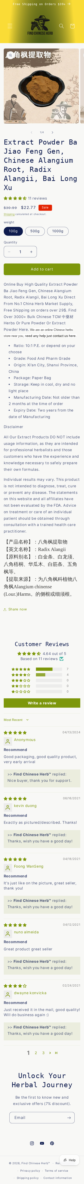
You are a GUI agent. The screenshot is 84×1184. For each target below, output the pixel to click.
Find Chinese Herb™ (35, 1163)
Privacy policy (30, 1170)
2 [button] (36, 1053)
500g (35, 231)
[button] (9, 26)
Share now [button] (17, 609)
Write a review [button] (42, 703)
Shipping (9, 214)
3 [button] (43, 1053)
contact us (60, 336)
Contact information (57, 1178)
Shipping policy (28, 1178)
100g (13, 231)
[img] (15, 732)
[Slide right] (52, 132)
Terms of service (56, 1170)
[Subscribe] (69, 1117)
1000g (57, 231)
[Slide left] (31, 132)
